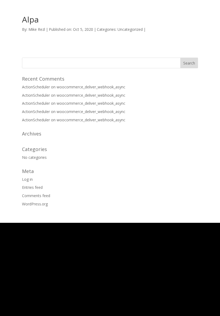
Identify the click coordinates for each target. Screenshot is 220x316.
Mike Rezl (36, 29)
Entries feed (32, 187)
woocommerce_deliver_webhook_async (91, 86)
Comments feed (36, 195)
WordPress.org (35, 203)
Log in (27, 179)
